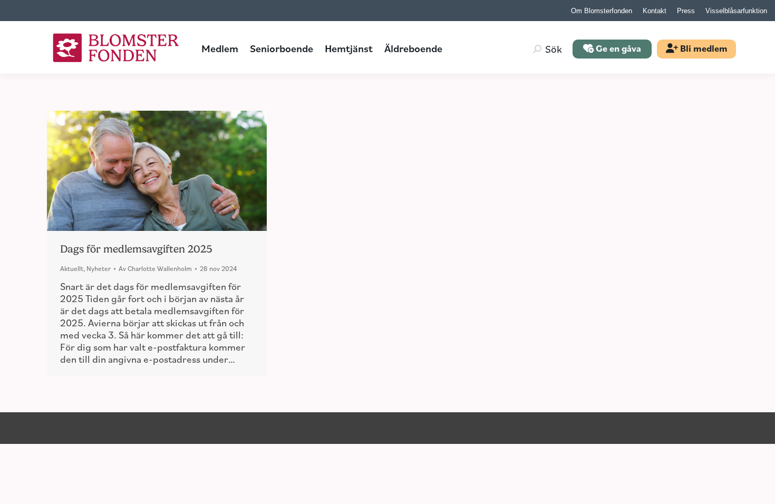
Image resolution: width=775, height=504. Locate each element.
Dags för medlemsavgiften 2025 (136, 249)
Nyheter (98, 268)
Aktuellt (71, 268)
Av (155, 268)
